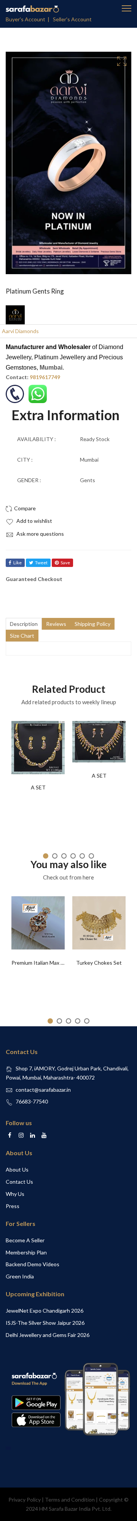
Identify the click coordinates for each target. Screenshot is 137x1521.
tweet (41, 562)
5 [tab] (82, 856)
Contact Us (19, 1181)
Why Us (15, 1194)
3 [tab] (64, 856)
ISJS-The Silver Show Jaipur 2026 (45, 1322)
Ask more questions (39, 533)
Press (12, 1206)
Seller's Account (72, 19)
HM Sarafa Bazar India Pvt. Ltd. (75, 1508)
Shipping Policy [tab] (92, 624)
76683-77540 (32, 1101)
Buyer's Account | (29, 19)
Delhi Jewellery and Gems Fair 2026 (47, 1335)
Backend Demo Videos (32, 1264)
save (65, 562)
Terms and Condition (70, 1499)
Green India (20, 1276)
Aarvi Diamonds (20, 331)
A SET (38, 787)
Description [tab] (24, 624)
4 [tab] (73, 856)
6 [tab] (91, 856)
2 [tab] (54, 856)
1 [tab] (45, 856)
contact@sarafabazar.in (43, 1089)
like (17, 562)
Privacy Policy (24, 1499)
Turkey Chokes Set (99, 962)
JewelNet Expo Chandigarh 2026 (44, 1310)
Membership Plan (26, 1252)
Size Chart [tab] (22, 635)
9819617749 (45, 377)
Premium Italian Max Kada (42, 962)
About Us (17, 1169)
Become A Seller (25, 1240)
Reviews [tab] (56, 624)
